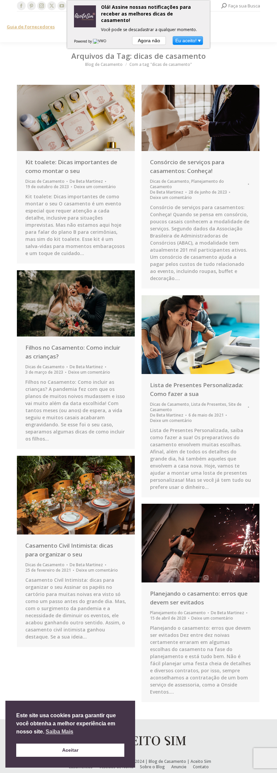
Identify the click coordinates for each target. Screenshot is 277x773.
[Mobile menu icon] (266, 27)
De (86, 181)
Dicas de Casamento (45, 181)
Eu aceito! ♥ (188, 40)
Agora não (149, 40)
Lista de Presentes (208, 404)
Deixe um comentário (95, 187)
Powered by (83, 41)
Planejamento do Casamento (178, 613)
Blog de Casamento (167, 761)
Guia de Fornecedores (31, 27)
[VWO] (100, 41)
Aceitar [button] (70, 750)
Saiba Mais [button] (59, 731)
